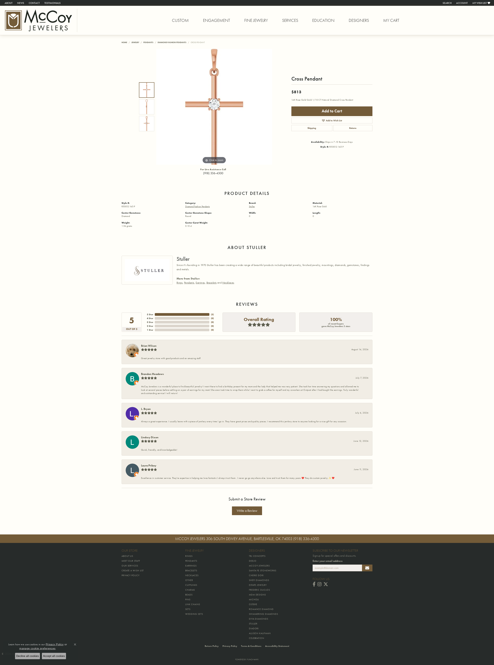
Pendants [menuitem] (191, 560)
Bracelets (211, 282)
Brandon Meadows (152, 374)
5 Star (150, 314)
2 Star (150, 326)
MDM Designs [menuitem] (257, 594)
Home (124, 42)
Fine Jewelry (256, 20)
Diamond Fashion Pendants (172, 42)
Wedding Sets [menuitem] (194, 614)
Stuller (252, 206)
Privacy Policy (229, 646)
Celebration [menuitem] (256, 638)
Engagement (216, 20)
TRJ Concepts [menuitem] (257, 556)
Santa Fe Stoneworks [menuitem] (262, 570)
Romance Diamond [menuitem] (261, 609)
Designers (359, 20)
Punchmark (253, 659)
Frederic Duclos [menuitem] (259, 589)
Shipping (311, 128)
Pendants (148, 42)
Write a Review (247, 510)
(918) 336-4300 (213, 173)
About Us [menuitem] (127, 556)
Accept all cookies (54, 655)
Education (323, 20)
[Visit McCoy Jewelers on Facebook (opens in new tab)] (314, 584)
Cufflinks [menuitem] (191, 585)
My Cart (391, 20)
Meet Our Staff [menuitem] (131, 560)
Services (290, 20)
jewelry (135, 42)
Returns (352, 128)
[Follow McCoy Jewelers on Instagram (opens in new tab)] (319, 584)
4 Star (150, 318)
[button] (447, 3)
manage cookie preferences (37, 648)
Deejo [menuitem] (252, 560)
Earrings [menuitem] (191, 565)
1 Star (150, 329)
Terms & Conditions (251, 646)
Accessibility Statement (277, 646)
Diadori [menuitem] (254, 628)
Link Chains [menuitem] (192, 604)
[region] (214, 107)
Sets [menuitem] (187, 609)
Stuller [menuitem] (253, 623)
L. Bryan (146, 409)
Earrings (200, 282)
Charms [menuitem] (190, 589)
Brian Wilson (148, 345)
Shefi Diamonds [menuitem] (259, 580)
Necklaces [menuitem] (192, 575)
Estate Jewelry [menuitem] (258, 585)
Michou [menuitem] (254, 599)
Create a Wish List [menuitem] (133, 570)
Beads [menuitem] (189, 594)
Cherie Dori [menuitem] (256, 575)
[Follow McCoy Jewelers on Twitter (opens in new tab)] (325, 584)
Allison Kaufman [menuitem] (260, 633)
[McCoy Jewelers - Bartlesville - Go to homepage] (38, 20)
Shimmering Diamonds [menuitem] (263, 614)
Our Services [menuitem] (130, 565)
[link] (8, 3)
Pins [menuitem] (187, 599)
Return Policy (212, 646)
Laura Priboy (148, 465)
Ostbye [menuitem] (253, 604)
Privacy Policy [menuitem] (131, 575)
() (212, 314)
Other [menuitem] (189, 580)
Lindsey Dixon (149, 437)
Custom (180, 20)
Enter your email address (328, 561)
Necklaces (228, 282)
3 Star (150, 322)
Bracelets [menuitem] (191, 570)
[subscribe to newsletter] (367, 568)
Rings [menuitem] (189, 556)
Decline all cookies (27, 655)
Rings (180, 282)
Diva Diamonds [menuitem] (258, 618)
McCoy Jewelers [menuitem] (259, 565)
